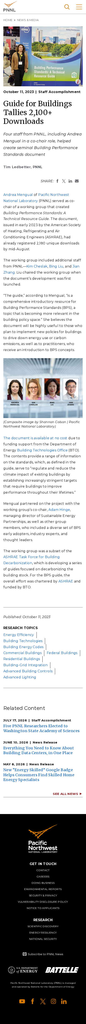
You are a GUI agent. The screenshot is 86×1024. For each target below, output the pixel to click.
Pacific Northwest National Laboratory (10, 6)
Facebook (32, 1001)
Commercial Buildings (22, 653)
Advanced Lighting (19, 677)
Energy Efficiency (18, 635)
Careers (43, 876)
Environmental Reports (43, 889)
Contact (43, 870)
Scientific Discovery (43, 926)
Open (78, 81)
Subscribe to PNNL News (45, 954)
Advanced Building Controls (27, 671)
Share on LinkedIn (70, 181)
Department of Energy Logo (22, 970)
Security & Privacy (43, 895)
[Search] (67, 7)
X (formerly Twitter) (43, 1001)
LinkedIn (64, 1001)
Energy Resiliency (43, 932)
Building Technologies (22, 641)
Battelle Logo (62, 970)
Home (8, 20)
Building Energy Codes (23, 647)
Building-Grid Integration (25, 665)
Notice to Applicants (43, 908)
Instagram (53, 1001)
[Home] (43, 838)
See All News (65, 793)
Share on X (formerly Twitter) (64, 181)
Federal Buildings (62, 653)
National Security (43, 938)
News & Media (28, 20)
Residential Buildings (21, 659)
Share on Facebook (57, 181)
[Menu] (79, 7)
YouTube (22, 1001)
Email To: (77, 181)
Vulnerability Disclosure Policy (43, 901)
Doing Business (43, 882)
